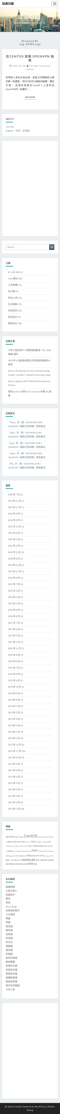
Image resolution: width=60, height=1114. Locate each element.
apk (16, 836)
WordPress (40, 1106)
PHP (35, 850)
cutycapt (16, 841)
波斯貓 (9, 934)
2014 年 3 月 (14, 725)
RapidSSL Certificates (47, 851)
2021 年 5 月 (14, 539)
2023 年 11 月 (14, 507)
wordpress (16, 860)
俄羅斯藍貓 (11, 977)
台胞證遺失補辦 (28, 860)
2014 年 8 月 (14, 699)
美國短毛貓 (11, 965)
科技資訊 (12, 310)
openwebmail (26, 851)
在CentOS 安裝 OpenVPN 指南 (30, 58)
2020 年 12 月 (14, 552)
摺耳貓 (9, 926)
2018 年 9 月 (14, 609)
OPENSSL (19, 851)
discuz (28, 842)
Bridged (20, 837)
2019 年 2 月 (14, 597)
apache (10, 836)
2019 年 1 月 (14, 603)
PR (39, 851)
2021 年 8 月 (14, 532)
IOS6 (30, 846)
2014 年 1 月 (14, 738)
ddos (23, 841)
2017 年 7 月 (14, 622)
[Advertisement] (17, 187)
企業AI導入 (11, 890)
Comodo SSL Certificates (46, 837)
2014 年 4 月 (14, 718)
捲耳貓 (9, 930)
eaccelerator (9, 846)
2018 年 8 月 (14, 616)
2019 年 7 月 (14, 584)
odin (13, 851)
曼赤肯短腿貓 (13, 985)
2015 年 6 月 (14, 680)
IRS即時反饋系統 (38, 846)
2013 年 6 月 (14, 776)
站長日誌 (8, 3)
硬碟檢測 (12, 864)
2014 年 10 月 (14, 686)
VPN (37, 855)
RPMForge (9, 856)
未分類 (11, 291)
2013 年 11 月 (14, 750)
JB (46, 846)
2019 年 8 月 (14, 577)
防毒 (25, 864)
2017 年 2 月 (14, 641)
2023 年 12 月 (14, 500)
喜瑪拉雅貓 (11, 957)
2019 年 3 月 (14, 590)
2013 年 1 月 (14, 808)
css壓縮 (8, 842)
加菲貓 (9, 938)
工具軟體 (12, 284)
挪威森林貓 (11, 981)
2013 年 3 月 (14, 795)
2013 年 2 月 (14, 802)
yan (31, 66)
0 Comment (44, 66)
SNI (14, 856)
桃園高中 (10, 894)
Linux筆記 (13, 278)
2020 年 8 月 (14, 558)
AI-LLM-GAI (13, 272)
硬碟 (7, 864)
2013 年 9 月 (14, 763)
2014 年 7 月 (14, 706)
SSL (16, 855)
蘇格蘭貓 (10, 961)
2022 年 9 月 (14, 513)
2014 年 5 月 (14, 712)
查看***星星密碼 (41, 860)
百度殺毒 (50, 860)
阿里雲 (30, 864)
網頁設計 (12, 323)
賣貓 (8, 918)
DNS (33, 841)
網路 (17, 864)
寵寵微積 (10, 886)
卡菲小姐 (10, 989)
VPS (42, 855)
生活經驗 (12, 304)
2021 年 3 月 (14, 545)
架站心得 (12, 297)
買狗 (8, 902)
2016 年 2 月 (14, 667)
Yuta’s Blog (11, 906)
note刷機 (9, 851)
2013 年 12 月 (14, 744)
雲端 (35, 864)
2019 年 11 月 (14, 571)
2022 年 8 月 (14, 520)
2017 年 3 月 (14, 635)
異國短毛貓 (11, 973)
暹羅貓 (9, 946)
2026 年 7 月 (14, 494)
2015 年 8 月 (14, 674)
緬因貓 (9, 950)
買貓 (8, 922)
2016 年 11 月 (14, 648)
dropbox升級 (46, 842)
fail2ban (16, 846)
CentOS (30, 836)
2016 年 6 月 (14, 661)
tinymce (22, 855)
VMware (31, 855)
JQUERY (49, 846)
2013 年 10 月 (14, 757)
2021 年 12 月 (14, 526)
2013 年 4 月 (14, 789)
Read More (31, 97)
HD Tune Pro (23, 846)
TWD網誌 (10, 914)
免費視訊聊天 (13, 910)
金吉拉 (9, 942)
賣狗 (8, 898)
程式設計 (12, 316)
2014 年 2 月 (14, 731)
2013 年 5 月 (14, 783)
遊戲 (21, 864)
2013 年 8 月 (14, 770)
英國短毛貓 (11, 969)
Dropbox (38, 842)
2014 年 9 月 (14, 693)
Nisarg (30, 1110)
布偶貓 (9, 953)
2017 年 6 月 (14, 629)
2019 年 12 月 (14, 565)
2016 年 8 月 (14, 654)
